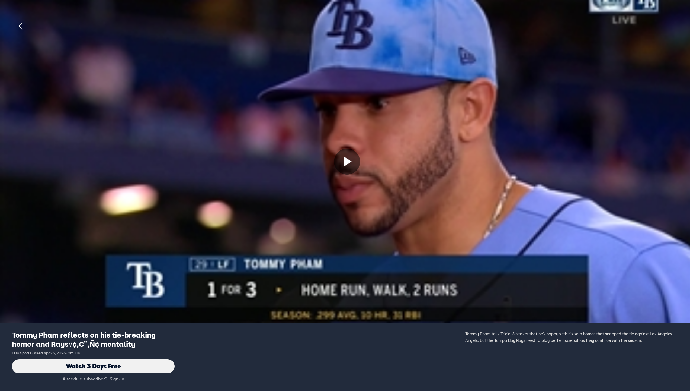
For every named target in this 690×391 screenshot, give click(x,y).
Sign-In (117, 378)
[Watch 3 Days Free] (347, 162)
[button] (22, 26)
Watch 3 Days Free (93, 366)
